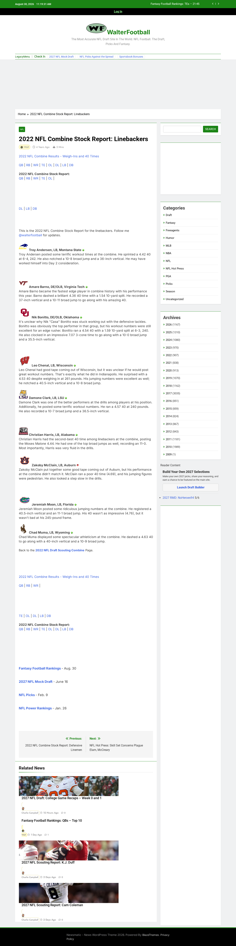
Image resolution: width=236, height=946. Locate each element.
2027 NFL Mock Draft (61, 56)
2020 (169, 370)
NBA (168, 253)
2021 (169, 362)
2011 (169, 439)
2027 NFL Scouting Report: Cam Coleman (52, 905)
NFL (22, 129)
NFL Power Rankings (35, 708)
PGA (168, 276)
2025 (169, 332)
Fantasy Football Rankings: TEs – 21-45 (175, 4)
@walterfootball (30, 235)
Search (210, 129)
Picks (169, 284)
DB (71, 165)
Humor (170, 238)
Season (170, 291)
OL (50, 165)
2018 (169, 386)
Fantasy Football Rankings (40, 668)
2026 (169, 324)
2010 (169, 447)
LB (64, 165)
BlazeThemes (150, 934)
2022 (169, 355)
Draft (169, 215)
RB (28, 165)
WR (35, 165)
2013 (169, 424)
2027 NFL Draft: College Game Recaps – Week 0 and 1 (62, 798)
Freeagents (172, 230)
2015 (169, 408)
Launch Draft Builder (190, 487)
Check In (39, 56)
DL (57, 165)
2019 (169, 378)
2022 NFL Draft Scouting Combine (59, 550)
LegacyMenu (22, 56)
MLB (168, 245)
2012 (169, 431)
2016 (169, 401)
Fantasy (170, 222)
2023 (169, 347)
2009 (169, 454)
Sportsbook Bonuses (131, 56)
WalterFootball (128, 32)
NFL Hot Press (175, 268)
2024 (169, 340)
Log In (118, 11)
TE (43, 165)
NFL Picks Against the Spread (96, 56)
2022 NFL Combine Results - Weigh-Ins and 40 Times (59, 156)
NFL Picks (27, 695)
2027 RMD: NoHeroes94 (179, 497)
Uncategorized (174, 299)
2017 (169, 393)
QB (21, 165)
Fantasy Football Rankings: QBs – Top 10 (52, 820)
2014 (169, 416)
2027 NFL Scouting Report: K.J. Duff (48, 862)
